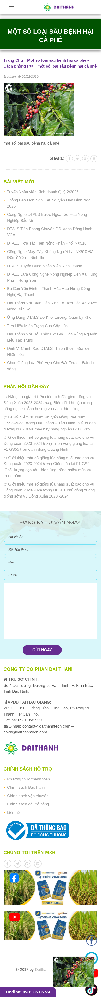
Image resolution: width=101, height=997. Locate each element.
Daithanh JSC (47, 969)
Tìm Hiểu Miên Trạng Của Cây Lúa (37, 326)
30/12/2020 (30, 76)
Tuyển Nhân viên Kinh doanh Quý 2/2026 (42, 192)
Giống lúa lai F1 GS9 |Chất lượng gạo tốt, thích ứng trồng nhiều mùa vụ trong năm (47, 470)
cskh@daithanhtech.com (25, 732)
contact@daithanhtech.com (46, 726)
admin (11, 76)
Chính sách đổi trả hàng (28, 804)
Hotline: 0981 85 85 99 (28, 992)
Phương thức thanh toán (28, 779)
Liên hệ (13, 812)
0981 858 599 (29, 720)
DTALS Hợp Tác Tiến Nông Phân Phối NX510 (46, 243)
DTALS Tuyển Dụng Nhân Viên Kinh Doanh (44, 266)
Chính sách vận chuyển (27, 796)
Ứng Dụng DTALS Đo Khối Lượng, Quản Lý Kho (49, 317)
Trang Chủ (13, 60)
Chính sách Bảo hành (26, 787)
